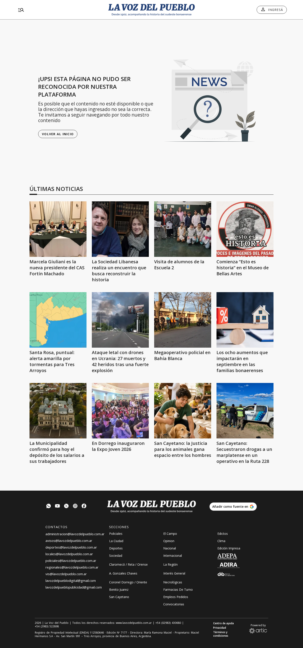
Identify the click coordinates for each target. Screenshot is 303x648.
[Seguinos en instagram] (75, 506)
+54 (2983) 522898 (47, 626)
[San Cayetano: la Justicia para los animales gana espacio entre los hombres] (182, 410)
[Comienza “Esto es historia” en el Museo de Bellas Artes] (244, 229)
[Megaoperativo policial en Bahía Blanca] (182, 320)
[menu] (59, 10)
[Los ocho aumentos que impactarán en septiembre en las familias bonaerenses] (244, 320)
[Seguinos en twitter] (66, 506)
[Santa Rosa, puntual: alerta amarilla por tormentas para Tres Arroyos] (58, 320)
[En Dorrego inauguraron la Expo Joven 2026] (120, 410)
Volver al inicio (58, 134)
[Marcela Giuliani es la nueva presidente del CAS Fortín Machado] (58, 229)
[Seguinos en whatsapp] (48, 506)
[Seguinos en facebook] (84, 506)
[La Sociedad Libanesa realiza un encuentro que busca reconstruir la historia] (120, 229)
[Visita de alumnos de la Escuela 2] (182, 229)
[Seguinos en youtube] (57, 506)
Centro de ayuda (223, 623)
